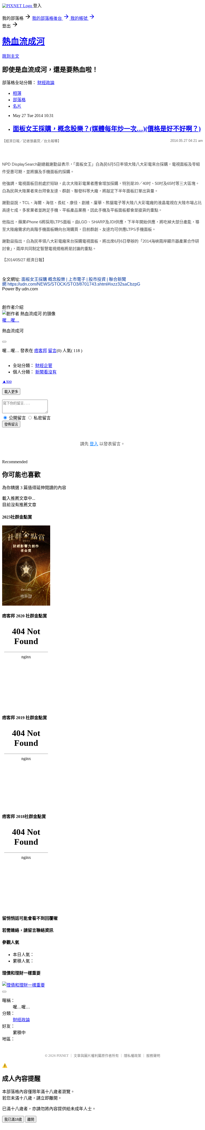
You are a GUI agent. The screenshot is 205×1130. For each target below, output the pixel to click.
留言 (52, 350)
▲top (7, 381)
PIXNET (63, 1056)
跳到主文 (10, 56)
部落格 (19, 100)
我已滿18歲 (13, 1119)
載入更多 (11, 392)
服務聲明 (153, 1056)
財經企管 (43, 365)
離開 (30, 1119)
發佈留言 (11, 424)
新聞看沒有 (46, 372)
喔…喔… (10, 320)
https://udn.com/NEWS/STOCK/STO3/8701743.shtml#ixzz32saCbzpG (73, 284)
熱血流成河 (23, 41)
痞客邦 (40, 350)
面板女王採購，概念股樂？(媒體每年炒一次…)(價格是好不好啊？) (107, 128)
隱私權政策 (132, 1056)
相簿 (17, 93)
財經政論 (45, 82)
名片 (17, 106)
